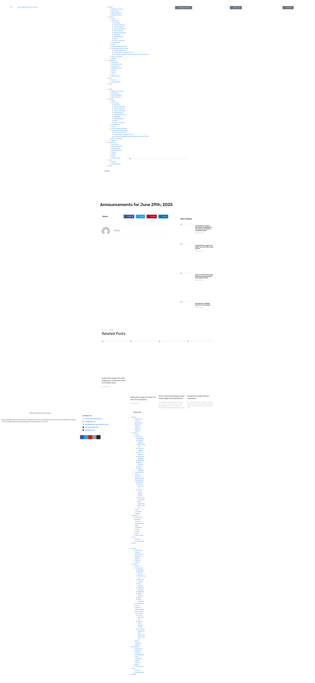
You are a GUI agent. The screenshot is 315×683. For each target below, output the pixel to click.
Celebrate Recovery (120, 33)
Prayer (113, 44)
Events (113, 19)
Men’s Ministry (118, 31)
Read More (44, 422)
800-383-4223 (46, 1)
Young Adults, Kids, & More (119, 48)
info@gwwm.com (90, 421)
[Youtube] (90, 437)
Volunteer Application (92, 427)
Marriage (117, 23)
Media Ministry (118, 36)
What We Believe (116, 13)
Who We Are (115, 11)
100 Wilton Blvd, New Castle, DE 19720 (97, 424)
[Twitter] (86, 437)
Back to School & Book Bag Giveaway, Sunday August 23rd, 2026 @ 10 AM (204, 276)
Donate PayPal (115, 82)
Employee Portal (90, 430)
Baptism (113, 58)
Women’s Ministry (119, 25)
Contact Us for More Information (276, 1)
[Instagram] (98, 437)
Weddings (117, 35)
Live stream (114, 62)
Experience (112, 60)
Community (115, 21)
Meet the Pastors (116, 15)
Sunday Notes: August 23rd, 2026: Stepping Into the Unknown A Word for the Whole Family (203, 228)
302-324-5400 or (35, 1)
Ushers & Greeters (120, 29)
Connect (111, 17)
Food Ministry (115, 42)
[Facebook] (82, 437)
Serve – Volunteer (119, 40)
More (110, 84)
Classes (113, 70)
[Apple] (94, 437)
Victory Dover (115, 76)
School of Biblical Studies (119, 46)
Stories (113, 72)
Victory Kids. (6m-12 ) (120, 50)
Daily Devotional (116, 68)
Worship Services (116, 64)
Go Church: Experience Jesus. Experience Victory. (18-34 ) (131, 54)
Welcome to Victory (117, 9)
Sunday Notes (115, 66)
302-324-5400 (89, 419)
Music (116, 38)
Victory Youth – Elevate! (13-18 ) (123, 52)
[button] (131, 87)
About (110, 7)
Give (110, 78)
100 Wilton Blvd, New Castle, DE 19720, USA (119, 2)
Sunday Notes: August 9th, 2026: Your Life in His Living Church (204, 247)
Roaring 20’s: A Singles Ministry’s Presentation (202, 304)
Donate (113, 80)
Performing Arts (119, 27)
